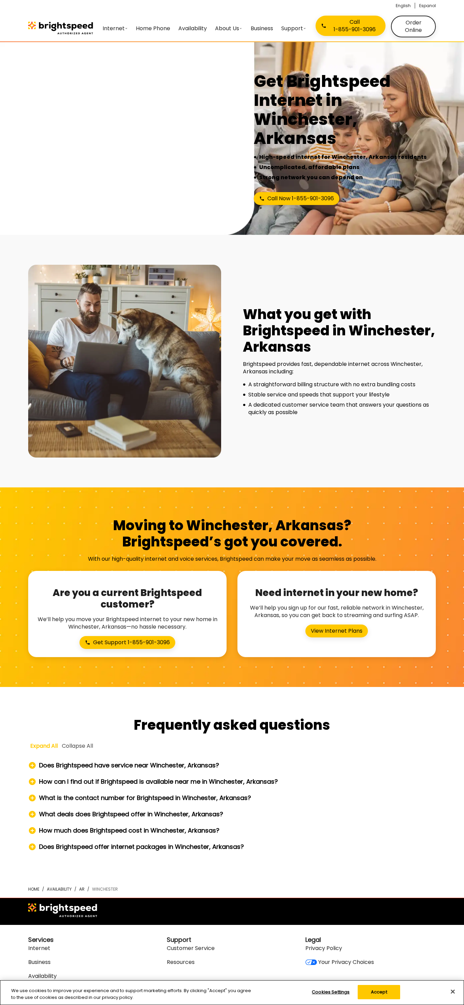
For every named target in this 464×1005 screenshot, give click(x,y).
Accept (379, 992)
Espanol (427, 5)
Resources (181, 962)
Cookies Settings (331, 992)
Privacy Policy (323, 948)
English (403, 5)
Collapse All (77, 746)
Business (39, 962)
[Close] (452, 991)
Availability (59, 889)
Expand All (44, 746)
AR (82, 889)
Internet (39, 948)
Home (33, 889)
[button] (232, 765)
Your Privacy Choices (346, 962)
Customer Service (191, 948)
